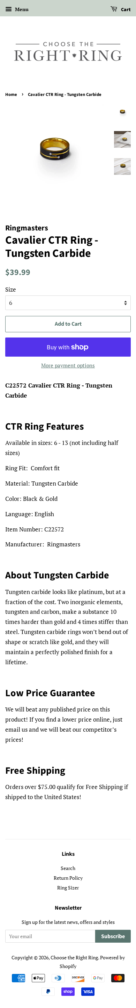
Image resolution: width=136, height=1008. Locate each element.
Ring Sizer (68, 887)
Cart (125, 9)
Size (10, 289)
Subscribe (113, 936)
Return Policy (68, 878)
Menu (21, 9)
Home (11, 94)
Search (68, 868)
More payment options (68, 365)
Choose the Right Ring (74, 957)
